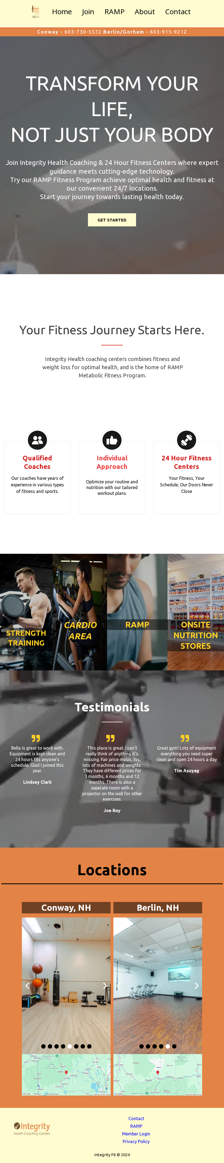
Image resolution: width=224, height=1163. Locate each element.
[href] (66, 1075)
